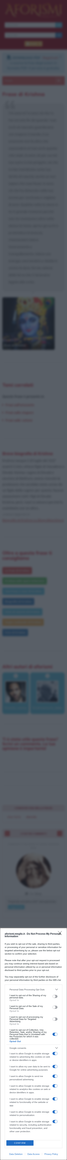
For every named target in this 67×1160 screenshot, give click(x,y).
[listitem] (33, 989)
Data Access (33, 1154)
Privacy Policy (51, 1154)
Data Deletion (16, 1154)
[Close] (61, 934)
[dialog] (33, 1044)
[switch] (55, 996)
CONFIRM (20, 1143)
